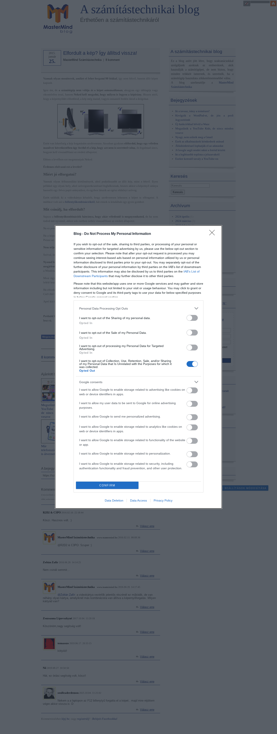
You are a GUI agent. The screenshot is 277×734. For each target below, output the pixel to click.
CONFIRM (107, 485)
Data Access (138, 500)
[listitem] (138, 308)
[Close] (213, 234)
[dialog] (138, 367)
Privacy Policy (163, 500)
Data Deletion (114, 500)
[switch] (192, 318)
